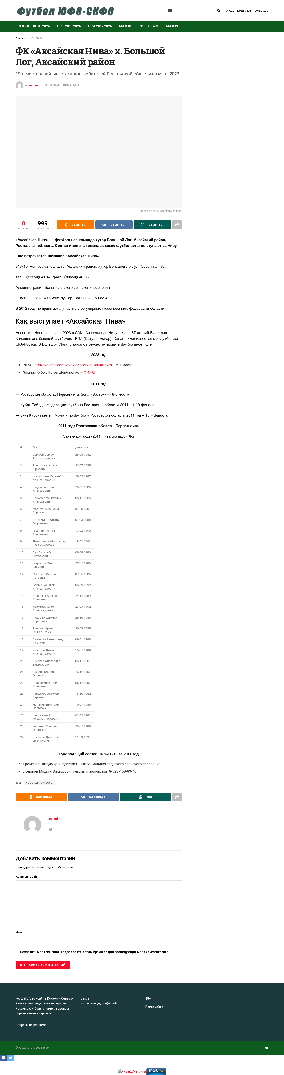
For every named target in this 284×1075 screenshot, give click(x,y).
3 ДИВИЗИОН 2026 (34, 26)
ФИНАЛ (90, 372)
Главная (21, 38)
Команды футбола (39, 782)
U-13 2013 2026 (69, 26)
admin (33, 85)
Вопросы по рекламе (31, 1025)
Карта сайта (154, 1006)
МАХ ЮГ (126, 26)
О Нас (230, 10)
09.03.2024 (52, 85)
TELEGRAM (149, 26)
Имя (19, 932)
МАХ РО (172, 26)
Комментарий (26, 876)
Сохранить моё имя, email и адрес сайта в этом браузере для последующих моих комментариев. (94, 952)
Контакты (244, 10)
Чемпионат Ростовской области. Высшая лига (74, 365)
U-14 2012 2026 (100, 26)
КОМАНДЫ (36, 38)
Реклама (261, 10)
